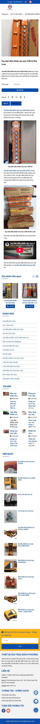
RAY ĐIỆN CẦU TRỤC (9, 321)
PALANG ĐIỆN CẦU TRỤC (11, 346)
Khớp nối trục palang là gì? (32, 432)
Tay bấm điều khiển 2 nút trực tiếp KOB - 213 (29, 302)
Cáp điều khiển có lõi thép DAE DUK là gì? (13, 413)
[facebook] (25, 2)
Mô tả (6, 103)
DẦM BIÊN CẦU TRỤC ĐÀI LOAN (13, 370)
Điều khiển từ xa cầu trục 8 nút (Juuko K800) (26, 594)
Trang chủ (5, 14)
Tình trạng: (5, 84)
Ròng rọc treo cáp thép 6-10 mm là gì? (14, 432)
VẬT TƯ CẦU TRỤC (16, 14)
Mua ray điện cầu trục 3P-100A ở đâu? (13, 394)
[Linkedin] (16, 97)
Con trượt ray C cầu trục (25, 511)
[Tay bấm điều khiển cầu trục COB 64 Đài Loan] (10, 7)
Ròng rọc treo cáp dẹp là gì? (32, 394)
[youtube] (30, 2)
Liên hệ (20, 90)
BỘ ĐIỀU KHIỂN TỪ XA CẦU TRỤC (13, 358)
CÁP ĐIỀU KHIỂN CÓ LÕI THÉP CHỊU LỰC (16, 338)
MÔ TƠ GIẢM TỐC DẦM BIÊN (12, 342)
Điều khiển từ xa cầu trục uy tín (26, 578)
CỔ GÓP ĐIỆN (7, 354)
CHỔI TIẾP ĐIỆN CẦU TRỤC (11, 366)
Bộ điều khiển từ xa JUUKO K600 (26, 479)
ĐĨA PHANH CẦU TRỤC (10, 375)
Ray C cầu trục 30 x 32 (25, 494)
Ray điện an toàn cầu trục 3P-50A (26, 462)
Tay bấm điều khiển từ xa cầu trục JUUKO (26, 528)
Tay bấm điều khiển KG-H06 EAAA (10, 302)
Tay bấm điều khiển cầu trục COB (24, 265)
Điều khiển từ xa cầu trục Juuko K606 (26, 561)
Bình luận (16, 103)
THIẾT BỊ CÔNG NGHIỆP (10, 362)
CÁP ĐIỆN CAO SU (8, 350)
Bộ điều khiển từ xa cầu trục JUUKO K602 (25, 545)
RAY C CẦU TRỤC (8, 325)
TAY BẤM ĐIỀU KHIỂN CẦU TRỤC (13, 329)
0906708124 (19, 2)
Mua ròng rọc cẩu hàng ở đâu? (32, 413)
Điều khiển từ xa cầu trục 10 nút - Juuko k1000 (26, 610)
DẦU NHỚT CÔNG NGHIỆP (11, 379)
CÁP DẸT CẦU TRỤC (9, 333)
